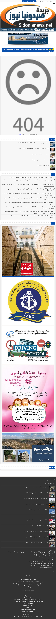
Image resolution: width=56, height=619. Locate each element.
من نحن (34, 1)
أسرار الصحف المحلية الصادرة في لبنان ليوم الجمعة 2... (36, 510)
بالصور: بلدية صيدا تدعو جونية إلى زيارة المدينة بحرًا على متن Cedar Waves (32, 49)
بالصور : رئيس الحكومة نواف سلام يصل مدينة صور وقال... (36, 487)
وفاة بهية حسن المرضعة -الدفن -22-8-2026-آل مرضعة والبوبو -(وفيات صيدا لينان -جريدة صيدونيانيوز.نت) (31, 177)
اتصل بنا (23, 1)
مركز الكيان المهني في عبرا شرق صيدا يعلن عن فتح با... (36, 520)
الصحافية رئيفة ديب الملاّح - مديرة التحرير (40, 154)
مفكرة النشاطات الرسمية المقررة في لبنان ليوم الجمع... (36, 504)
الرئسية (20, 134)
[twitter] (27, 575)
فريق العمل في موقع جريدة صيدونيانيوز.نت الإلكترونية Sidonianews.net (33, 143)
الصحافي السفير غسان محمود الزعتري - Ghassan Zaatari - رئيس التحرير (33, 148)
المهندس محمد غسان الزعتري (42, 165)
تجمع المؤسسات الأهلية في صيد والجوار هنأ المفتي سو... (36, 525)
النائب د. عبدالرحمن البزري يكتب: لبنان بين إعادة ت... (36, 531)
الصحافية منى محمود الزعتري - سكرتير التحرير (39, 160)
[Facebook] (29, 575)
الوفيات (53, 174)
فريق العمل (29, 1)
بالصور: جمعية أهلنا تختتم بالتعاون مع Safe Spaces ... (36, 493)
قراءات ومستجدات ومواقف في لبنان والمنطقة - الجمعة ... (35, 498)
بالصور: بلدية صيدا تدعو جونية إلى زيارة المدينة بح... (36, 537)
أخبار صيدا (51, 49)
